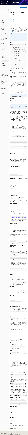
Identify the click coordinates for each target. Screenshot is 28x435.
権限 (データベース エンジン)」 (23, 365)
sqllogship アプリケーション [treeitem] (5, 59)
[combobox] (5, 11)
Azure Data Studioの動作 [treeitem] (4, 47)
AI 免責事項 (2, 433)
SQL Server (14, 21)
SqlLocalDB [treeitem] (3, 57)
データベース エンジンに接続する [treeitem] (5, 24)
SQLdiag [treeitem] (3, 56)
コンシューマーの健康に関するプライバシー (5, 434)
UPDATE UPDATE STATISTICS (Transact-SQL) (16, 409)
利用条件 (12, 434)
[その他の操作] (26, 10)
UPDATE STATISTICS (16, 221)
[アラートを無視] (26, 1)
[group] (18, 57)
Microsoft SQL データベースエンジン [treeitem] (5, 22)
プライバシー (14, 433)
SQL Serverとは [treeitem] (3, 20)
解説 (10, 17)
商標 (14, 434)
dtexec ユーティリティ (14, 31)
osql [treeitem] (2, 52)
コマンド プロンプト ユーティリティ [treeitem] (5, 51)
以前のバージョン (6, 433)
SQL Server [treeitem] (2, 13)
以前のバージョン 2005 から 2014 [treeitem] (4, 17)
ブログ (9, 433)
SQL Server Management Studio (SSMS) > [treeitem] (5, 77)
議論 (10, 16)
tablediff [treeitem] (3, 63)
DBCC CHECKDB (12, 197)
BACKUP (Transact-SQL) (14, 408)
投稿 (11, 433)
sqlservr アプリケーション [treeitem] (5, 62)
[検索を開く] (24, 6)
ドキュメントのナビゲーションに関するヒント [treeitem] (5, 15)
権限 (10, 18)
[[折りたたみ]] (8, 9)
